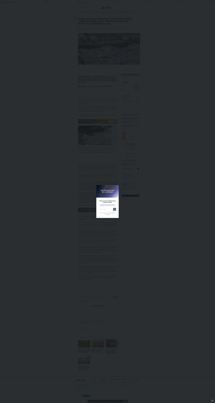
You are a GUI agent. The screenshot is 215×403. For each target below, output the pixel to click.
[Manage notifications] (212, 400)
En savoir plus (107, 214)
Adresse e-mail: (106, 209)
